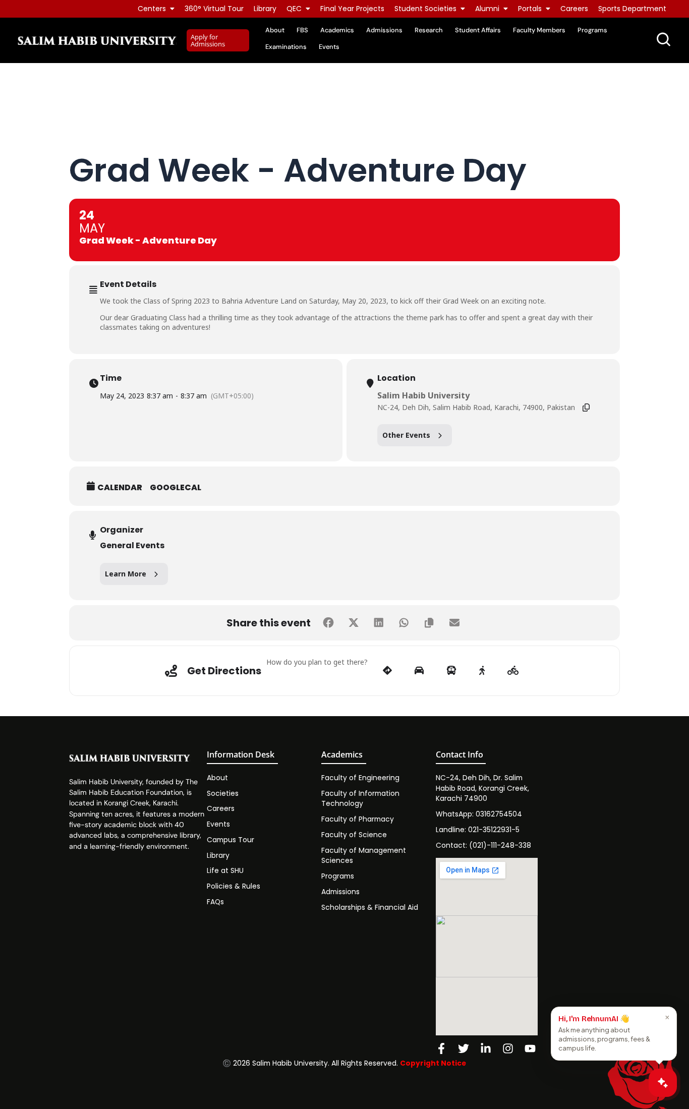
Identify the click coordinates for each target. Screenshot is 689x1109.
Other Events (406, 435)
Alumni (487, 9)
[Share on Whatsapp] (404, 622)
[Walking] (482, 670)
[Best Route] (387, 670)
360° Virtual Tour (214, 9)
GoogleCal (175, 488)
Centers (152, 9)
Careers (574, 9)
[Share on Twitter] (353, 622)
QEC (294, 9)
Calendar (119, 488)
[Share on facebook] (328, 622)
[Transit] (451, 670)
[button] (218, 40)
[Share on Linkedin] (378, 622)
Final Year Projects (352, 9)
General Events (132, 545)
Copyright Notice (433, 1063)
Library (265, 9)
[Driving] (419, 670)
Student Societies (425, 9)
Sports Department (632, 9)
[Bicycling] (513, 670)
